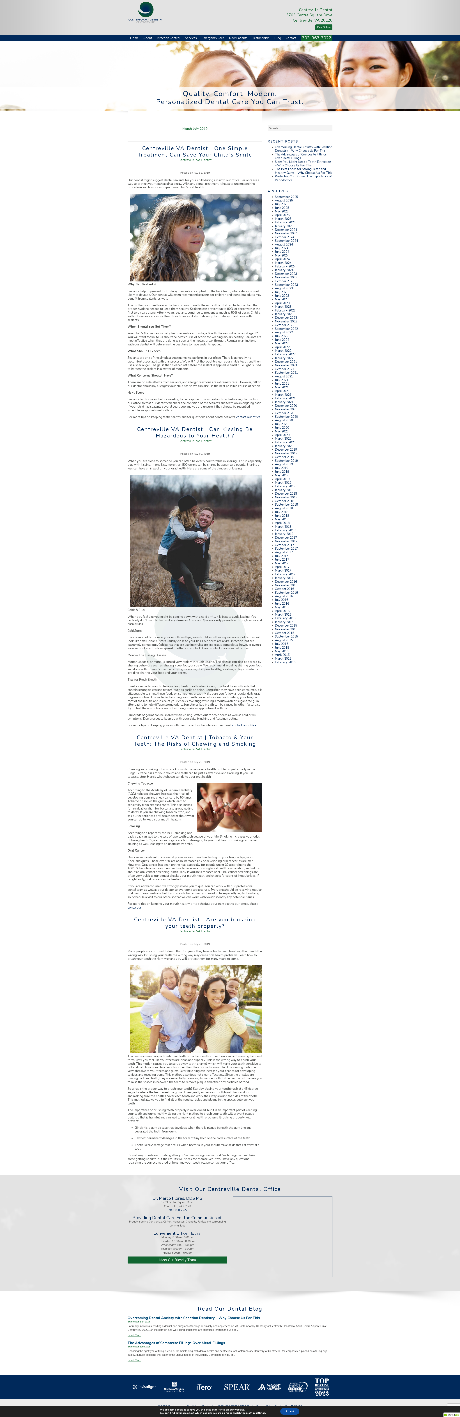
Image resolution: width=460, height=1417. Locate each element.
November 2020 (286, 409)
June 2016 (282, 604)
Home (134, 38)
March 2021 (283, 395)
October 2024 (284, 237)
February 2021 (285, 398)
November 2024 (286, 233)
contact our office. (244, 725)
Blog (277, 38)
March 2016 (283, 615)
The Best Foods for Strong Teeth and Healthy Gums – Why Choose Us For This (303, 171)
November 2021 (286, 365)
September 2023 (286, 285)
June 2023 (282, 296)
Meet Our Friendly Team (177, 1260)
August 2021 (284, 376)
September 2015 (286, 636)
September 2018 (286, 505)
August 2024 (284, 244)
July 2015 (281, 644)
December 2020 (286, 406)
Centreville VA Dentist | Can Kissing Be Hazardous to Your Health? (195, 432)
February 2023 (285, 310)
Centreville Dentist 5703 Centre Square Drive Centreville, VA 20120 (309, 15)
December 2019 (286, 450)
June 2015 (282, 648)
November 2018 (286, 497)
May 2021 (282, 387)
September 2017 (286, 549)
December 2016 (286, 582)
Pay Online (324, 27)
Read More (134, 1335)
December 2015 (286, 625)
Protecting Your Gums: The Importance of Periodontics (303, 178)
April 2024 (282, 259)
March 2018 (283, 527)
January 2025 (284, 226)
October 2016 (284, 589)
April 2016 (282, 611)
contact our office (248, 417)
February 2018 (285, 530)
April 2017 (282, 567)
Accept (290, 1411)
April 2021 (282, 391)
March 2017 (283, 570)
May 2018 (282, 519)
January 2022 (284, 358)
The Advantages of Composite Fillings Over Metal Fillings (301, 156)
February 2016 (285, 618)
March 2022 (283, 351)
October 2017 (284, 545)
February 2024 (285, 266)
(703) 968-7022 (177, 1210)
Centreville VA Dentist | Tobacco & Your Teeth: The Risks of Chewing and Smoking (195, 741)
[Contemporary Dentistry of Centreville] (146, 12)
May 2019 (282, 475)
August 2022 (284, 332)
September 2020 (286, 417)
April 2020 (282, 435)
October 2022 (284, 325)
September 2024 (286, 241)
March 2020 (283, 439)
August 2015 (284, 640)
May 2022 (282, 343)
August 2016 (284, 596)
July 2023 (281, 292)
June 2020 (282, 428)
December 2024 (286, 230)
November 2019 (286, 453)
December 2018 (286, 494)
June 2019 (282, 472)
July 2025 (281, 204)
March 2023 (283, 307)
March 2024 (283, 263)
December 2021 (286, 362)
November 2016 (286, 585)
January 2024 (284, 270)
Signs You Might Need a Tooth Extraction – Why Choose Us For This (303, 164)
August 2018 (284, 508)
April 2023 (282, 303)
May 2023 (282, 299)
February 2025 (285, 222)
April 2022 (282, 347)
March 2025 (283, 219)
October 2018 (284, 501)
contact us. (135, 907)
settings (260, 1413)
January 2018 (284, 534)
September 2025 (286, 197)
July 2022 (281, 336)
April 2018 (282, 523)
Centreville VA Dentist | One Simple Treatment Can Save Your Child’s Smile (195, 152)
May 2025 (282, 211)
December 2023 (286, 274)
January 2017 (284, 578)
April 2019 (282, 479)
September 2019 (286, 461)
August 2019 (284, 464)
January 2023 (284, 314)
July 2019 (281, 468)
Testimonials (261, 38)
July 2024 (281, 248)
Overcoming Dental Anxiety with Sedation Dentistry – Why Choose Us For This (303, 149)
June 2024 (282, 252)
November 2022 (286, 321)
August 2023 (284, 288)
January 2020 (284, 446)
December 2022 (286, 318)
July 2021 (281, 380)
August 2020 (284, 420)
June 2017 (282, 560)
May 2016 (282, 607)
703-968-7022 (316, 38)
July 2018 (281, 512)
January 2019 (284, 490)
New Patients (238, 38)
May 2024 (282, 255)
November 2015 (286, 629)
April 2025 (282, 215)
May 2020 (282, 431)
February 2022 (285, 354)
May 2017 (282, 563)
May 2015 (282, 651)
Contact (291, 38)
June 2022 (282, 340)
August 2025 (284, 200)
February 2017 (285, 574)
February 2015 (285, 662)
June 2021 (282, 384)
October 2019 (284, 457)
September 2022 (286, 329)
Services (191, 38)
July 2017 (281, 556)
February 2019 (285, 486)
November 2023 (286, 277)
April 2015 (282, 655)
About (147, 38)
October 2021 (284, 369)
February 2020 (285, 442)
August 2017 (284, 552)
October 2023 (284, 281)
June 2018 (282, 516)
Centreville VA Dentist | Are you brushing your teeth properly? (195, 923)
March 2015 (283, 659)
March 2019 (283, 483)
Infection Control (168, 38)
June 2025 (282, 208)
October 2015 (284, 633)
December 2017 (286, 538)
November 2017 (286, 541)
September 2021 (286, 373)
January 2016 (284, 622)
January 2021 (284, 402)
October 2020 (284, 413)
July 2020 (281, 424)
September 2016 (286, 593)
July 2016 (281, 600)
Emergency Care (213, 38)
